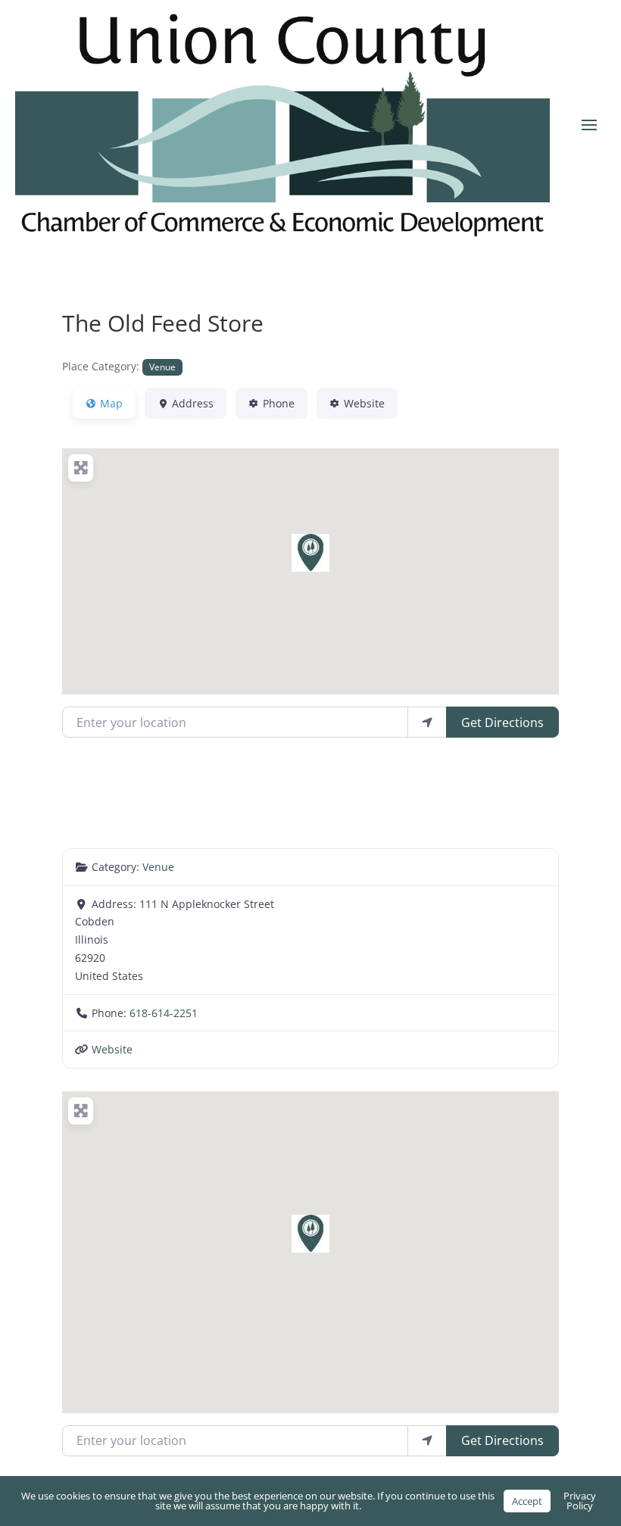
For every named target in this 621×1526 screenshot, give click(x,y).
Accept (527, 1501)
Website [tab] (364, 403)
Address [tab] (193, 403)
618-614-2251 (164, 1013)
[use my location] (427, 722)
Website (112, 1049)
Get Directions (502, 722)
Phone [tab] (279, 403)
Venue (162, 366)
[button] (310, 553)
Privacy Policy (579, 1500)
